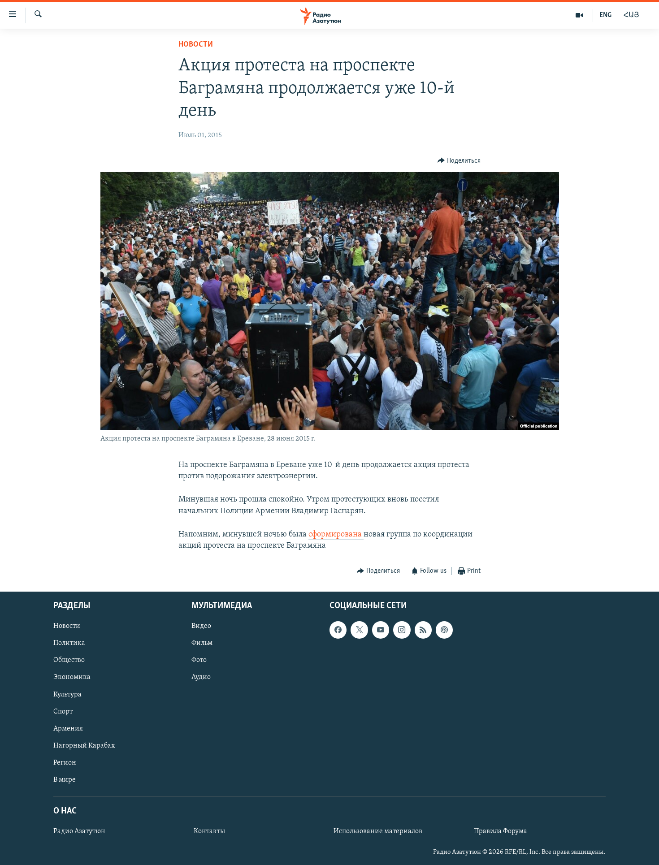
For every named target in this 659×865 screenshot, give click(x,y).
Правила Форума (500, 831)
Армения (68, 728)
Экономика (72, 677)
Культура (67, 694)
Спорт (63, 711)
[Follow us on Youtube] (380, 629)
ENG (605, 15)
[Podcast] (444, 629)
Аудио (201, 677)
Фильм (201, 643)
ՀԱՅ (631, 15)
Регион (64, 762)
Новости (195, 45)
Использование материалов (378, 831)
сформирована (336, 535)
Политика (69, 643)
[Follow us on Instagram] (401, 629)
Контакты (209, 831)
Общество (69, 660)
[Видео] (579, 15)
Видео (201, 626)
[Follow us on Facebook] (338, 629)
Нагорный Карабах (84, 745)
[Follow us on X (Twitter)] (359, 629)
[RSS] (423, 629)
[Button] (459, 161)
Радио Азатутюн (79, 831)
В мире (64, 779)
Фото (199, 660)
